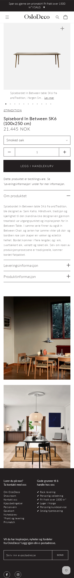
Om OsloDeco (12, 491)
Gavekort (9, 510)
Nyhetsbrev (10, 514)
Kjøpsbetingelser (13, 503)
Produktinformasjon (20, 276)
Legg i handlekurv (37, 166)
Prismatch (9, 522)
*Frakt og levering (14, 518)
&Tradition (13, 110)
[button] (7, 17)
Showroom (10, 495)
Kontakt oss (10, 499)
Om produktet (15, 196)
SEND (60, 555)
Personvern (10, 507)
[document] (37, 61)
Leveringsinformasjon (21, 265)
